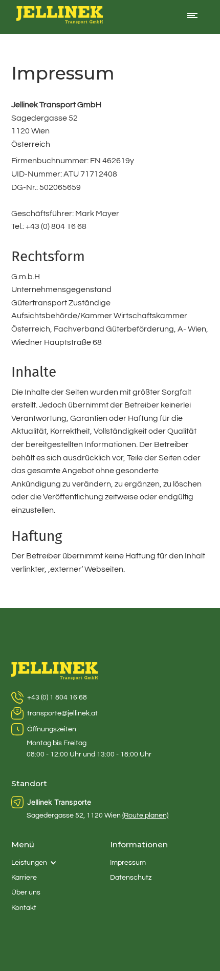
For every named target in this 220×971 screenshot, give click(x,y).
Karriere (24, 877)
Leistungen (29, 862)
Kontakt (23, 907)
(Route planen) (145, 815)
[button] (192, 17)
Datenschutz (130, 877)
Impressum (128, 862)
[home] (57, 17)
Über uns (25, 892)
